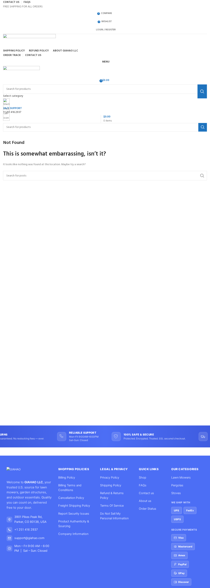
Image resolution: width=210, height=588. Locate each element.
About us (145, 501)
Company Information (73, 534)
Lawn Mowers (181, 477)
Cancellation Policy (71, 498)
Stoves (176, 493)
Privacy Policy (109, 477)
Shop (142, 477)
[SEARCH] (202, 127)
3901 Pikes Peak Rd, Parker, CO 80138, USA (30, 519)
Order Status (147, 509)
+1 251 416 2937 (26, 529)
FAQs (142, 485)
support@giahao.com (29, 538)
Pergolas (177, 485)
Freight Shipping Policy (74, 505)
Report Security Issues (73, 513)
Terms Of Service (112, 505)
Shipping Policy (110, 485)
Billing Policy (66, 477)
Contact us (146, 493)
